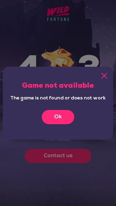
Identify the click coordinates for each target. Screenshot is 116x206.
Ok (58, 117)
